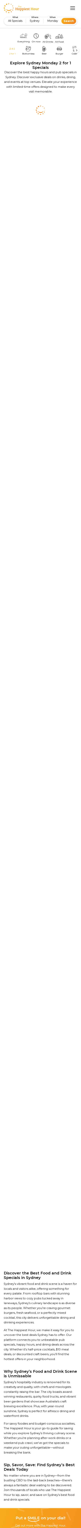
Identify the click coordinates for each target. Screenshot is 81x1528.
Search (69, 21)
